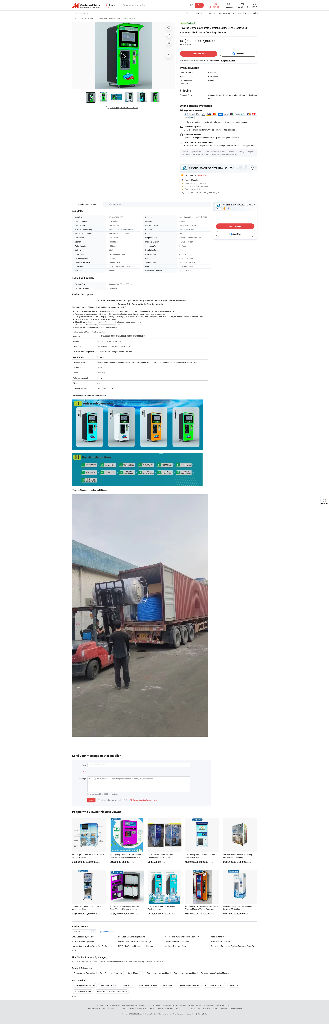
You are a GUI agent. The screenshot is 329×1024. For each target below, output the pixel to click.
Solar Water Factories (108, 985)
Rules (255, 13)
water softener (216, 937)
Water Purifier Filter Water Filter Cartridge (134, 941)
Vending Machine (129, 18)
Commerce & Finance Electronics (108, 18)
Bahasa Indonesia (236, 1008)
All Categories (80, 13)
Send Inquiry (198, 53)
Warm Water (167, 985)
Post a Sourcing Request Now (143, 800)
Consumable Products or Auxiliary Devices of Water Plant (233, 946)
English (104, 1008)
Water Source (128, 985)
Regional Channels (194, 1005)
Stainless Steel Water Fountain (176, 941)
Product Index (209, 1005)
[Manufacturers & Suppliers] (86, 5)
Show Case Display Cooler (82, 937)
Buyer (198, 13)
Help (211, 13)
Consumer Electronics (86, 18)
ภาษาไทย (206, 1008)
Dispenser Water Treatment (188, 985)
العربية (178, 1008)
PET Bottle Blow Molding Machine (131, 937)
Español (112, 1008)
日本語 (192, 1008)
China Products (114, 1005)
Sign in (254, 7)
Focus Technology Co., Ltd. (147, 1014)
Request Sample (228, 60)
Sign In (184, 192)
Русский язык (141, 1008)
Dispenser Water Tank (82, 991)
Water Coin (234, 985)
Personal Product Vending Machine (215, 973)
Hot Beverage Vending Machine (156, 973)
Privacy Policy (203, 1014)
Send (91, 800)
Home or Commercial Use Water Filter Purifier (90, 946)
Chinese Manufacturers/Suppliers (133, 1005)
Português (121, 1008)
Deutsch (160, 1008)
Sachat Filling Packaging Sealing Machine (180, 937)
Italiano (151, 1008)
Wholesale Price (168, 1005)
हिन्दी (199, 1008)
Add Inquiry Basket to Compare (124, 107)
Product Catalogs (108, 931)
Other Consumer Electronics (111, 973)
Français (131, 1008)
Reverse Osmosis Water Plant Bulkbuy (112, 991)
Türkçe (214, 1008)
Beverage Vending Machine (185, 973)
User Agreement (178, 1014)
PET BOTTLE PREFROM (220, 941)
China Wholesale (154, 1005)
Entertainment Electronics (84, 973)
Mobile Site (220, 1005)
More (74, 996)
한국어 (185, 1008)
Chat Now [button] (240, 53)
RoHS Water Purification (214, 985)
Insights (229, 1005)
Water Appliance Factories (84, 985)
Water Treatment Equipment (83, 941)
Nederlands (169, 1008)
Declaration (191, 1014)
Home (74, 18)
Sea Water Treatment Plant (175, 946)
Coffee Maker (133, 973)
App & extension (225, 13)
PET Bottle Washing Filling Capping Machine (135, 946)
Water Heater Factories (148, 985)
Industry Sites (181, 1005)
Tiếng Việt (223, 1008)
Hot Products (101, 1005)
